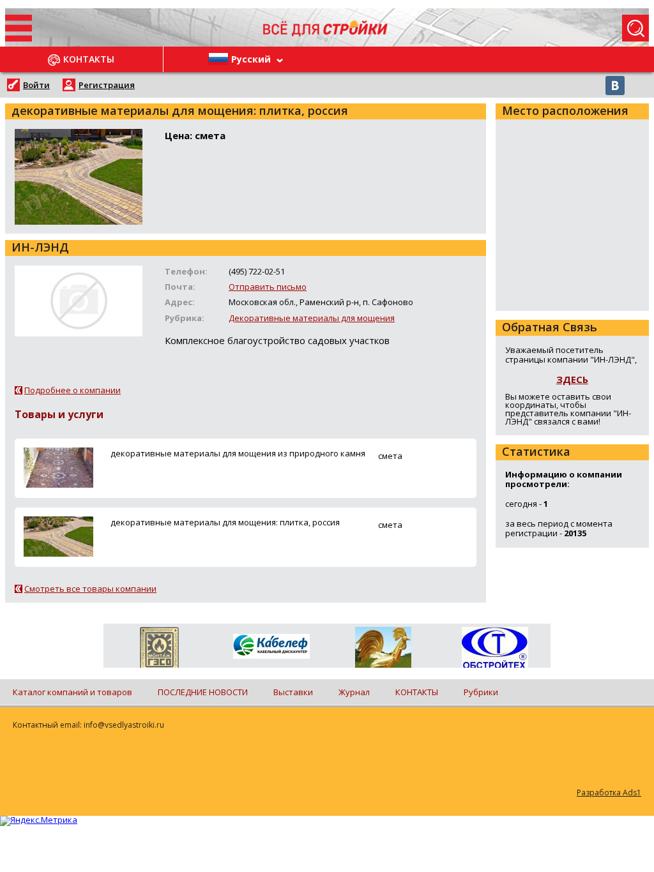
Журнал (354, 692)
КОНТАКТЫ (416, 692)
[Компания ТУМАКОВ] (383, 650)
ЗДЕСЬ (572, 379)
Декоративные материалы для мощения (312, 318)
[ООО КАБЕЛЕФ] (271, 647)
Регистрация (107, 85)
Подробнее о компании (72, 390)
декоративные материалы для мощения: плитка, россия (225, 522)
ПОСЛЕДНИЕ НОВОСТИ (203, 692)
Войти (36, 85)
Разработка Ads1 (609, 792)
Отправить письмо (268, 286)
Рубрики (481, 692)
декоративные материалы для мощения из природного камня (237, 453)
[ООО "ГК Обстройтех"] (495, 648)
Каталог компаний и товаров (72, 692)
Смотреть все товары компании (90, 588)
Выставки (293, 692)
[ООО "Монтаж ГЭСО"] (159, 650)
